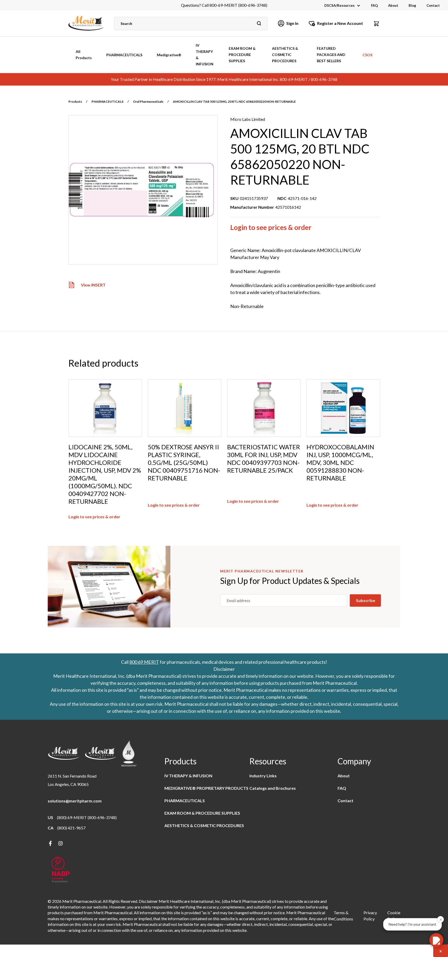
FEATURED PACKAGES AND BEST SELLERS (331, 54)
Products (75, 101)
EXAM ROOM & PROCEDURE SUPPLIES (242, 54)
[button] (376, 23)
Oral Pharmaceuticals (148, 101)
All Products (84, 54)
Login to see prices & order (270, 227)
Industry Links (263, 775)
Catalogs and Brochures (272, 788)
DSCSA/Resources (339, 5)
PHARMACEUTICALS (124, 55)
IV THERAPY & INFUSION (204, 54)
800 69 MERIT (144, 662)
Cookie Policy (393, 915)
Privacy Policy (370, 915)
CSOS (367, 55)
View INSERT (93, 285)
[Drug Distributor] (61, 870)
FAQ (374, 5)
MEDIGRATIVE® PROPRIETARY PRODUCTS (206, 788)
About (393, 5)
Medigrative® (169, 55)
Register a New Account (340, 23)
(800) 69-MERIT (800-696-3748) (87, 817)
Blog (412, 5)
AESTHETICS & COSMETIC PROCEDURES (285, 54)
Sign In (292, 23)
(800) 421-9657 (71, 827)
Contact (433, 5)
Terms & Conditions (343, 915)
